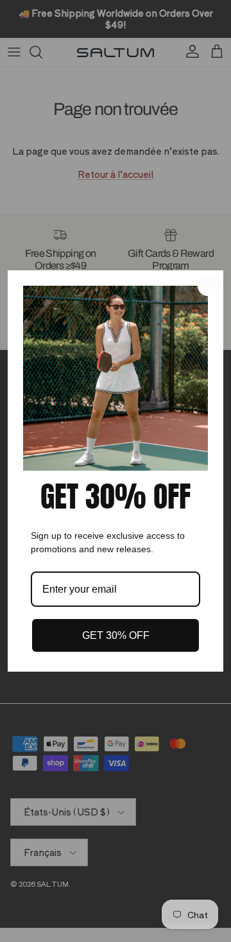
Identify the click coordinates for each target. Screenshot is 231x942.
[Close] (208, 285)
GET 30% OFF (116, 635)
